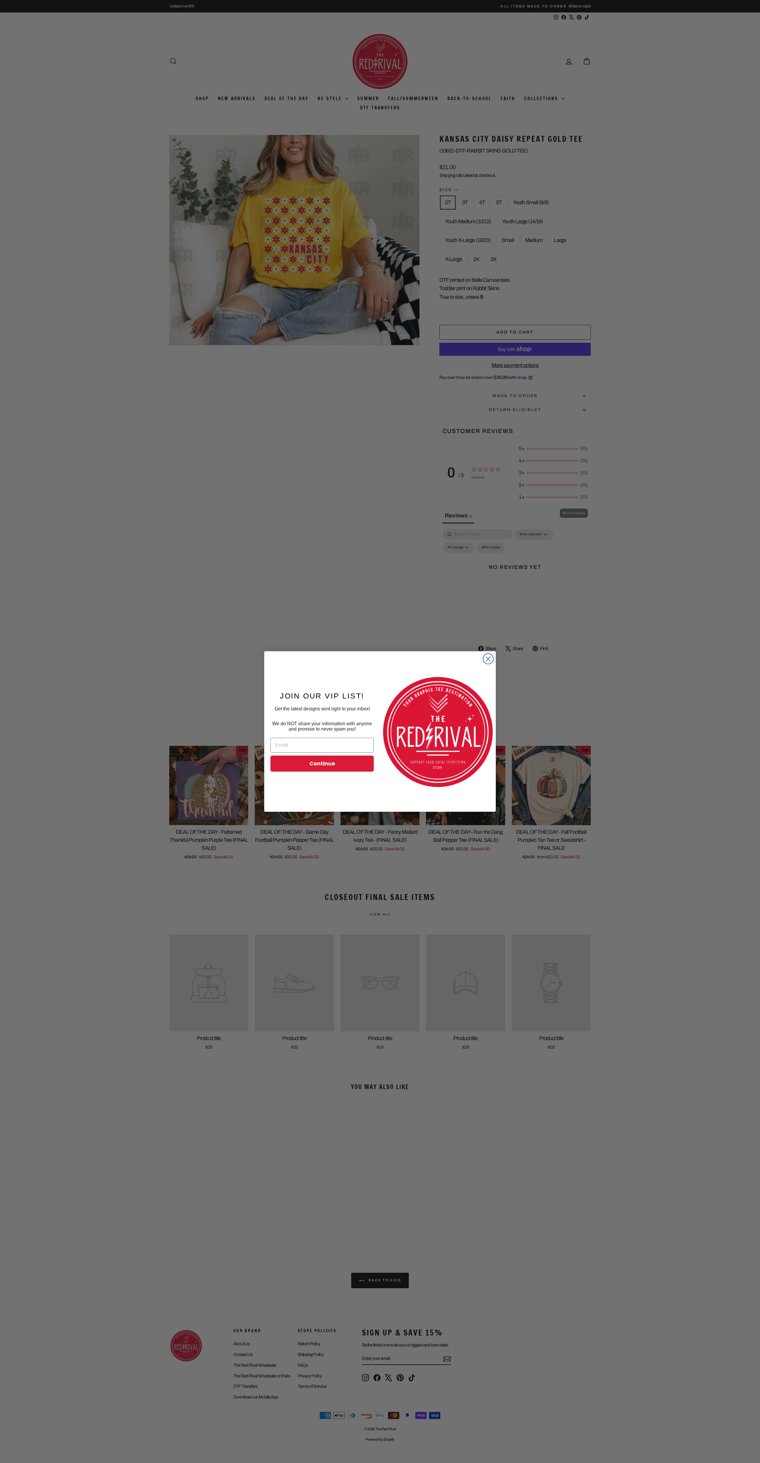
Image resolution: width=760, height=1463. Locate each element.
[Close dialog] (488, 659)
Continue (322, 763)
